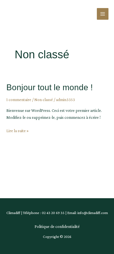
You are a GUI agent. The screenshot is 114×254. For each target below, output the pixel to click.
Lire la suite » (17, 130)
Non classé (43, 99)
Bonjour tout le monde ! (49, 87)
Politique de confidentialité (57, 226)
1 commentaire (18, 99)
